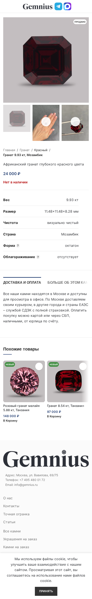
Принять (46, 591)
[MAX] (67, 6)
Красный (40, 150)
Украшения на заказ (20, 539)
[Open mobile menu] (5, 6)
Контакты (11, 506)
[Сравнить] (34, 173)
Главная (9, 150)
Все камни (12, 531)
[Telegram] (58, 6)
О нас (8, 498)
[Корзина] (87, 6)
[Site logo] (37, 6)
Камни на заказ (16, 547)
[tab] (22, 282)
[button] (10, 421)
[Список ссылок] (46, 480)
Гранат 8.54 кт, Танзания (65, 406)
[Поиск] (79, 6)
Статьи (9, 522)
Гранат (25, 150)
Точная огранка (16, 514)
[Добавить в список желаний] (26, 173)
